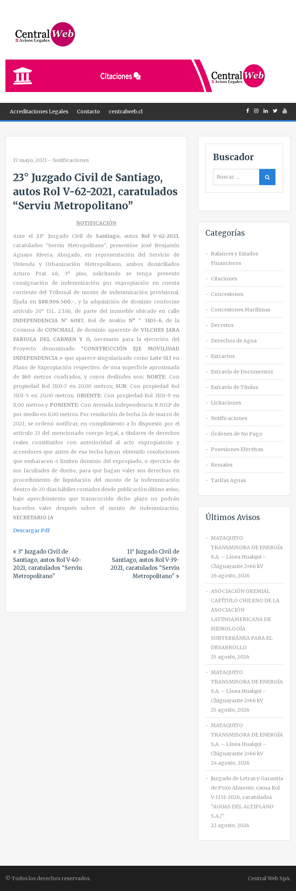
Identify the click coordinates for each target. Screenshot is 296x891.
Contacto (88, 111)
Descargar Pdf (31, 530)
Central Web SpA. (269, 878)
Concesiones (227, 294)
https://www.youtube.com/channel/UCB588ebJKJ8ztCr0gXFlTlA (285, 110)
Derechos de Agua (234, 340)
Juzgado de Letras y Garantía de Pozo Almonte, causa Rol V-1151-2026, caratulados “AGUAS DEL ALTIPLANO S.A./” (247, 797)
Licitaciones (226, 402)
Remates (221, 465)
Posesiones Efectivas (237, 449)
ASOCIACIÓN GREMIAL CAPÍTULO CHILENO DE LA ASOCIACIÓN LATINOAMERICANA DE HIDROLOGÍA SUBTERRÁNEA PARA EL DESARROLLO (245, 619)
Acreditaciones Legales (39, 111)
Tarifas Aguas (228, 480)
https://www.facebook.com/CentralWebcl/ (247, 110)
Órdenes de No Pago (236, 434)
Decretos (222, 325)
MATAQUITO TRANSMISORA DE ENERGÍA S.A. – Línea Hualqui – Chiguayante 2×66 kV (247, 552)
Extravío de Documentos (242, 371)
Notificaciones (70, 160)
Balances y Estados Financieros (234, 258)
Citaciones (224, 278)
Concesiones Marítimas (240, 309)
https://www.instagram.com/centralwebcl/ (256, 110)
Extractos (223, 356)
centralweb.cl (126, 111)
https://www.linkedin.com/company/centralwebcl (266, 110)
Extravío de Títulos (234, 387)
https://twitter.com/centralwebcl (275, 110)
